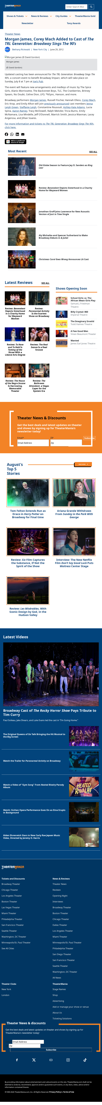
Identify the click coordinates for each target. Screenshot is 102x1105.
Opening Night (60, 895)
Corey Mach (88, 100)
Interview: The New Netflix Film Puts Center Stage (74, 563)
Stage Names (59, 989)
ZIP (52, 437)
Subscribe (89, 438)
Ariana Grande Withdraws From (74, 514)
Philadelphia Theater (12, 919)
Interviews (58, 901)
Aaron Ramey (19, 110)
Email (20, 437)
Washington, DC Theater (14, 936)
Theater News (12, 34)
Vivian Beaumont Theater (83, 334)
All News (57, 977)
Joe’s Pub (38, 81)
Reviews (57, 889)
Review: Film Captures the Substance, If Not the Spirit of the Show (28, 563)
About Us (57, 1012)
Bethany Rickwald (21, 49)
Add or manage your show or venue (71, 1006)
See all (93, 151)
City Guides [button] (62, 16)
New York (6, 989)
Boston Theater (9, 901)
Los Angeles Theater (12, 895)
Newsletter (27, 23)
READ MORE (82, 464)
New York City (40, 49)
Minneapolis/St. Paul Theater (16, 942)
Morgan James (38, 100)
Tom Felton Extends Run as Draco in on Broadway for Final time (28, 514)
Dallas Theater (60, 925)
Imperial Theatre (79, 314)
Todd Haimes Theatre (81, 324)
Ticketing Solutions (62, 1018)
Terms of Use (68, 1092)
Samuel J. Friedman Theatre (80, 305)
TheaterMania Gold (85, 16)
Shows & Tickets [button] (15, 16)
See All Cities (8, 948)
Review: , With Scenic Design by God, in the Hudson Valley (27, 612)
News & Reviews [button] (40, 16)
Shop (55, 995)
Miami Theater (9, 913)
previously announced (56, 103)
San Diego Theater (62, 954)
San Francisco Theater (13, 925)
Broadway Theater (11, 884)
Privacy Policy (55, 1092)
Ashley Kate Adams (74, 107)
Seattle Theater (9, 930)
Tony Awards (73, 23)
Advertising (58, 1001)
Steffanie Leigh (28, 107)
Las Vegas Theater (11, 907)
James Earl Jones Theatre (83, 343)
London (5, 995)
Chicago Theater (10, 889)
